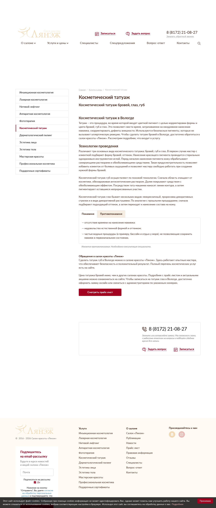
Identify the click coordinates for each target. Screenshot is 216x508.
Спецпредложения (122, 43)
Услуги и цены (95, 90)
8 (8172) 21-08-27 (168, 329)
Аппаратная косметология (34, 114)
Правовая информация (139, 453)
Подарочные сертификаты (34, 171)
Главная (82, 90)
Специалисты (89, 43)
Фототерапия (27, 121)
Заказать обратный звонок (180, 36)
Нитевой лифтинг (29, 107)
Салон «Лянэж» (135, 433)
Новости (131, 443)
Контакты (183, 43)
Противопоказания (111, 214)
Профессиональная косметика (37, 164)
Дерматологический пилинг (35, 135)
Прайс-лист (133, 448)
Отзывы (131, 458)
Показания (88, 214)
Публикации (133, 438)
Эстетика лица (28, 142)
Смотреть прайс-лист (100, 292)
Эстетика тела (27, 149)
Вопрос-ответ (156, 43)
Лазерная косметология (33, 99)
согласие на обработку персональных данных (37, 493)
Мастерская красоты (31, 156)
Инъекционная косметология (36, 92)
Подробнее (177, 504)
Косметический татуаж (33, 128)
